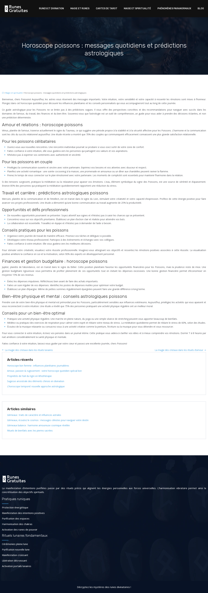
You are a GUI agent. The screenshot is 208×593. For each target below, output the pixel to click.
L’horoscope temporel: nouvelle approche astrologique (36, 386)
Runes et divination (51, 8)
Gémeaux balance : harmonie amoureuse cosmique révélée (38, 425)
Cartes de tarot (106, 8)
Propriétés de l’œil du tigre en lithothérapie (29, 376)
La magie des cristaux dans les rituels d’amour (179, 350)
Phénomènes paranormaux (174, 8)
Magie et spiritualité (137, 8)
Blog (201, 8)
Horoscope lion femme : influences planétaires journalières (38, 365)
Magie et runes (79, 8)
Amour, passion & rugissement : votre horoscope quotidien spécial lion (44, 370)
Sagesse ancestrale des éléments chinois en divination (35, 381)
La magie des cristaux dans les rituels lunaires (29, 350)
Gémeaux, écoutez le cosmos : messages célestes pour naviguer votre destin (48, 420)
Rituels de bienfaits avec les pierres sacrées (30, 430)
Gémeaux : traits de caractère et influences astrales (34, 414)
